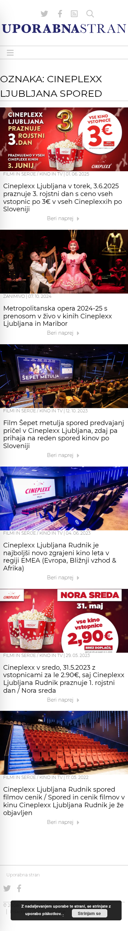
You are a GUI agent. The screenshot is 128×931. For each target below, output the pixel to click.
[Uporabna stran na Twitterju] (44, 14)
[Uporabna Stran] (64, 28)
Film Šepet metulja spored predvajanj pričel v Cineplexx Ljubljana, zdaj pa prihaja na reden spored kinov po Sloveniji (63, 434)
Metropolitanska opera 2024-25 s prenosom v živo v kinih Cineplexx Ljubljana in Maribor (57, 316)
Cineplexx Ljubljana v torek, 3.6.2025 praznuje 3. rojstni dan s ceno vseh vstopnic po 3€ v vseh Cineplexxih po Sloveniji (62, 197)
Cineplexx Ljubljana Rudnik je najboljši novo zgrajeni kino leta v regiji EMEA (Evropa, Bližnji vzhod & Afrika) (59, 556)
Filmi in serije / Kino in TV (33, 174)
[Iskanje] (90, 14)
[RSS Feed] (74, 14)
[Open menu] (10, 52)
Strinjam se (89, 913)
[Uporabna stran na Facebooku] (60, 14)
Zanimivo (14, 296)
